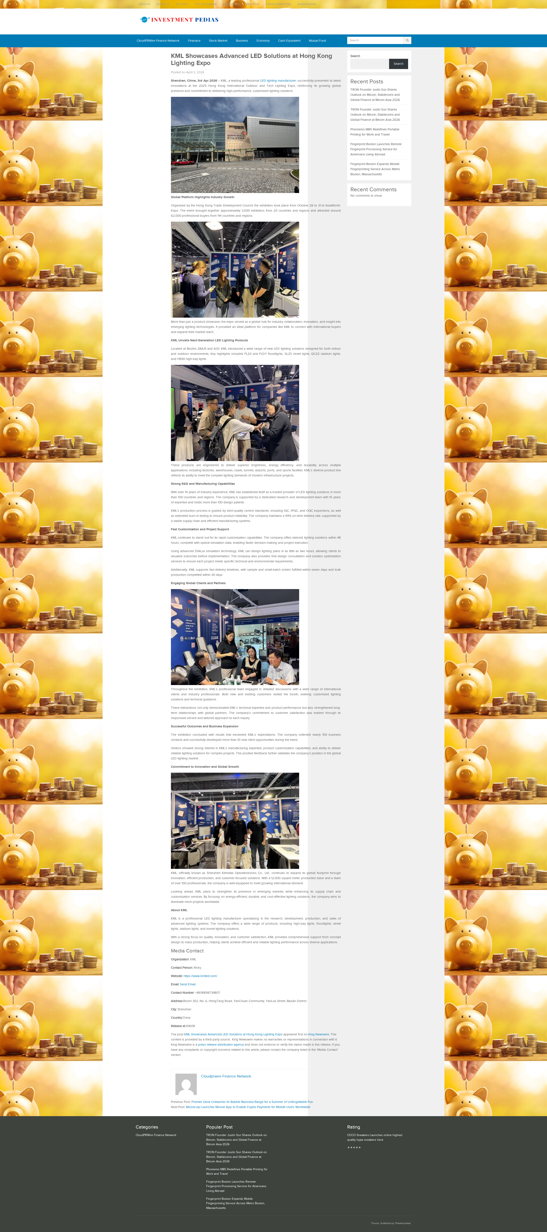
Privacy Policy (231, 4)
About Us (144, 4)
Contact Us (163, 4)
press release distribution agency (221, 1044)
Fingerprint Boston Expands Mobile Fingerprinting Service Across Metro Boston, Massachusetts (375, 169)
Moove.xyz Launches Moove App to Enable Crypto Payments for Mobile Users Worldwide (248, 1107)
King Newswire (318, 1034)
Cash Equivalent (289, 41)
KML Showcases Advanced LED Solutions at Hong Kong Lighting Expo (233, 1034)
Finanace (194, 41)
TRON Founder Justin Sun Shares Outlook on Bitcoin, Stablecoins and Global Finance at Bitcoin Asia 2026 (375, 95)
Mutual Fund (317, 41)
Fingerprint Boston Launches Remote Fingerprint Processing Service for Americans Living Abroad (375, 149)
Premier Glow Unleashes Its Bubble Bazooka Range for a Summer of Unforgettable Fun (252, 1102)
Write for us (252, 4)
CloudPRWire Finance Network (158, 41)
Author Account (306, 4)
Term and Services (205, 4)
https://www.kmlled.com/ (200, 976)
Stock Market (218, 41)
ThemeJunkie (403, 1223)
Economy (263, 41)
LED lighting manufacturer (278, 81)
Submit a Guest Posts (278, 4)
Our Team (182, 4)
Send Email (188, 984)
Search (355, 56)
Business (242, 41)
